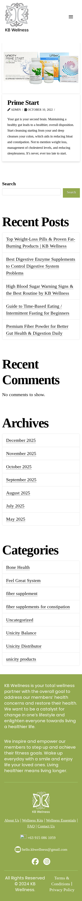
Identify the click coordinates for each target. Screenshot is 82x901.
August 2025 (18, 492)
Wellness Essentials (61, 820)
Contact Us (46, 826)
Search (9, 183)
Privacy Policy (61, 889)
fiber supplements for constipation (38, 606)
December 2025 (21, 440)
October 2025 (19, 466)
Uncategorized (19, 619)
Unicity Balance (21, 632)
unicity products (21, 659)
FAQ (31, 826)
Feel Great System (23, 580)
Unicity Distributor (23, 646)
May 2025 (15, 519)
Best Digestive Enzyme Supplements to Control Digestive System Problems (40, 266)
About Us (11, 820)
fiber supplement (21, 593)
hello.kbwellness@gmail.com (44, 849)
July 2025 (15, 505)
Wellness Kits (32, 820)
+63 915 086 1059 (42, 838)
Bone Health (18, 567)
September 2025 (21, 479)
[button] (71, 17)
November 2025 (21, 453)
